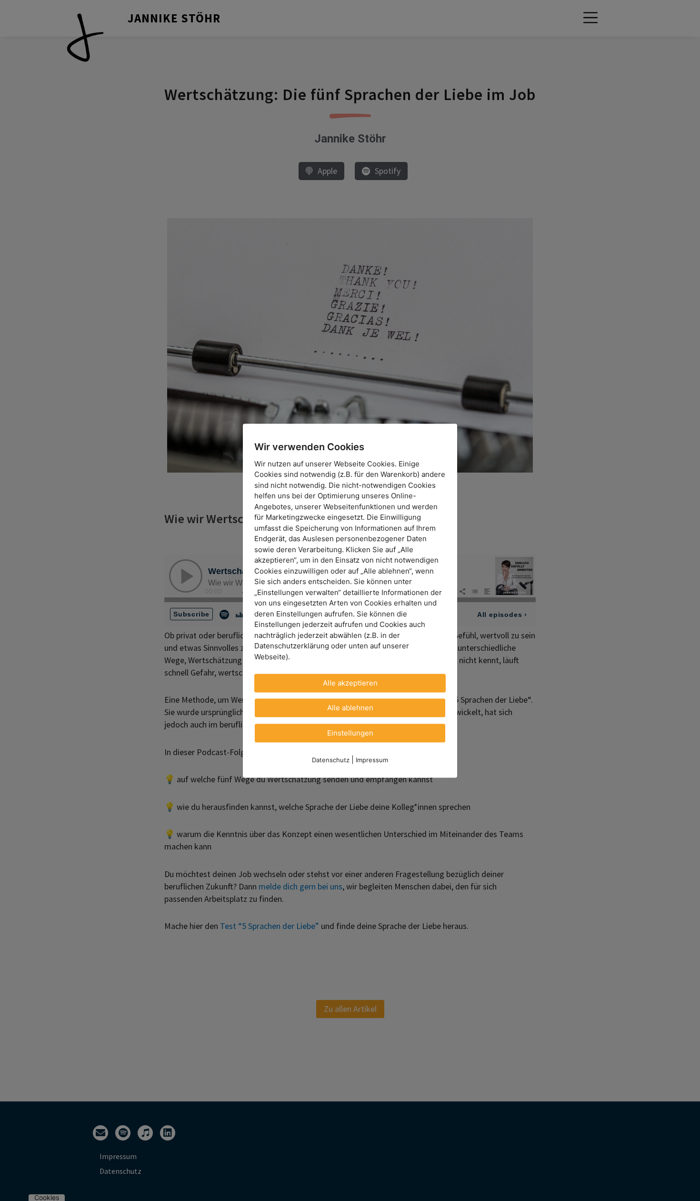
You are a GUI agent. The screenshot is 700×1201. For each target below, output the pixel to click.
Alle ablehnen (350, 707)
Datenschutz (331, 760)
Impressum (372, 760)
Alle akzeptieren (350, 682)
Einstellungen (350, 732)
